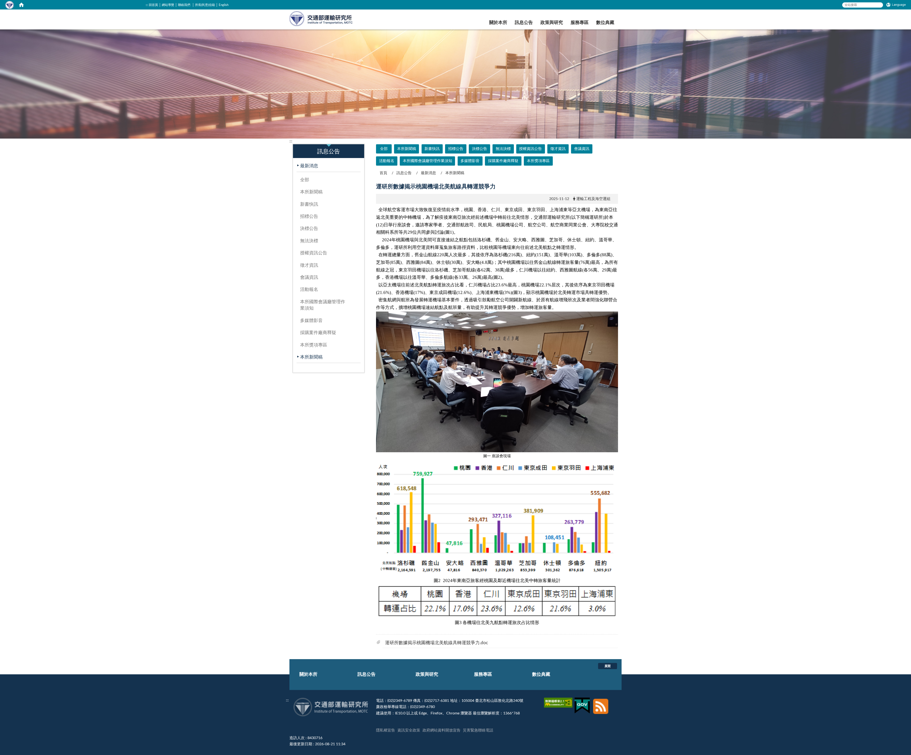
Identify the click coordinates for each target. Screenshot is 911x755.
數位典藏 (605, 22)
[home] (21, 4)
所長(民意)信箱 (205, 5)
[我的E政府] (583, 701)
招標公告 (309, 216)
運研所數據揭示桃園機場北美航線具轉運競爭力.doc (436, 643)
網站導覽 (168, 5)
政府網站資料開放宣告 (441, 730)
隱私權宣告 (385, 730)
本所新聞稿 (311, 192)
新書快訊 (309, 204)
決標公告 (309, 228)
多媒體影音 (311, 320)
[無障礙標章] (559, 701)
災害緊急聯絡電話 (478, 730)
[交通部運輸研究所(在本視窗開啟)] (321, 17)
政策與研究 (551, 22)
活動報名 (309, 289)
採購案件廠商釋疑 (318, 333)
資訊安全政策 (408, 730)
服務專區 (580, 22)
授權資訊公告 (313, 253)
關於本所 (498, 22)
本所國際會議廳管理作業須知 (322, 305)
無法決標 (309, 241)
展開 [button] (607, 666)
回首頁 (153, 5)
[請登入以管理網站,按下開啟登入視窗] (9, 4)
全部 (304, 180)
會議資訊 (309, 277)
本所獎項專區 (313, 345)
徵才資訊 (309, 265)
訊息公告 (524, 22)
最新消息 (309, 166)
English (223, 5)
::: (147, 5)
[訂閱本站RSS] (600, 701)
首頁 (383, 173)
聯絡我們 (184, 5)
